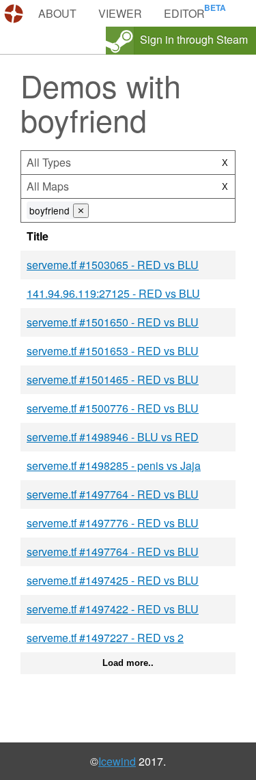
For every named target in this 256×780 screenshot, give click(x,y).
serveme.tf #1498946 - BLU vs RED (113, 437)
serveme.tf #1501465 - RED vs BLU (113, 379)
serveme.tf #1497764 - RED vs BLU (113, 494)
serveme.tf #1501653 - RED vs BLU (113, 351)
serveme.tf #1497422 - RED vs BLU (113, 609)
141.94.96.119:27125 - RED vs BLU (113, 293)
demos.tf (15, 13)
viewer (120, 13)
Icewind (117, 761)
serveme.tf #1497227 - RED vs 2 (105, 637)
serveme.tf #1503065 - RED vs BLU (113, 265)
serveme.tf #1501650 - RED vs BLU (113, 322)
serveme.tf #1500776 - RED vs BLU (113, 408)
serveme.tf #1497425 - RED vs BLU (113, 580)
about (57, 13)
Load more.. (128, 663)
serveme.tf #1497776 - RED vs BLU (113, 523)
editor (184, 13)
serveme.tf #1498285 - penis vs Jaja (114, 465)
